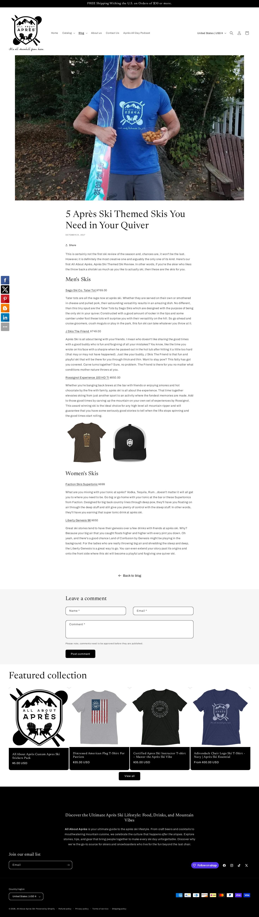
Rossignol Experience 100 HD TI (87, 377)
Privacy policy (82, 909)
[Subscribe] (68, 865)
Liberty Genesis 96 (78, 520)
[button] (68, 33)
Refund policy (65, 909)
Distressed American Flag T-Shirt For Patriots (99, 755)
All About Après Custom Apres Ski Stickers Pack (36, 756)
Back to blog (132, 575)
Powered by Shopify (45, 909)
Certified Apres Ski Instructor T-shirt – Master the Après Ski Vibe (159, 755)
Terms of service (100, 909)
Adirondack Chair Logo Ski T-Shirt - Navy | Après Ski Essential (219, 755)
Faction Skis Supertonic (82, 484)
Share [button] (72, 245)
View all (130, 776)
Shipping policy (119, 909)
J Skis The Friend (78, 331)
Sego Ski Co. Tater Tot (81, 290)
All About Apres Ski (26, 909)
